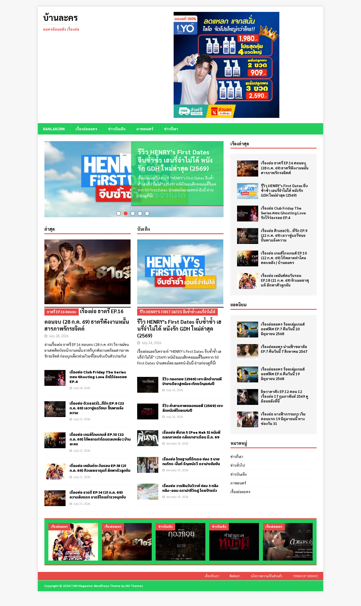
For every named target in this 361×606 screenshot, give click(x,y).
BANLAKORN (54, 128)
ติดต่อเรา (235, 573)
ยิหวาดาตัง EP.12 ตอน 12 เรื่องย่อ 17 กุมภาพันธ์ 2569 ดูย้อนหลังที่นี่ (284, 396)
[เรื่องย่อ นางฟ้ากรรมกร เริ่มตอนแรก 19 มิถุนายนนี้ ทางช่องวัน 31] (247, 419)
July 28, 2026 (58, 333)
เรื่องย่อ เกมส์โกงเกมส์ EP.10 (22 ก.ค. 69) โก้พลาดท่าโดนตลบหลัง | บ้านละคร (100, 436)
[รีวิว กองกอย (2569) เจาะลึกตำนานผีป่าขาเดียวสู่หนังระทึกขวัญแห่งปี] (147, 382)
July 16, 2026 (174, 387)
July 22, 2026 (81, 416)
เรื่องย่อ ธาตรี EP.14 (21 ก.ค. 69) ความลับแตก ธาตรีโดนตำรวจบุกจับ (98, 492)
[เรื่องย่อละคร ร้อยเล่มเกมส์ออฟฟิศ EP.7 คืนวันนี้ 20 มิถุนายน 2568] (247, 329)
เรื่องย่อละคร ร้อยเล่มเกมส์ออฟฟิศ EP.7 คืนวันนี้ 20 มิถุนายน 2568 (283, 329)
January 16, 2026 (177, 441)
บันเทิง (143, 226)
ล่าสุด (49, 226)
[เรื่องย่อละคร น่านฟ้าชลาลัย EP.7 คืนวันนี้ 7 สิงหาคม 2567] (247, 352)
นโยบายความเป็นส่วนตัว (266, 573)
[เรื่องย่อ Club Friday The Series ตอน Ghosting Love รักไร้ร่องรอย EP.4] (55, 375)
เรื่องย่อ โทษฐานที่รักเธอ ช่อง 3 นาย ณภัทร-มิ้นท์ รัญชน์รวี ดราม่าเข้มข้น (191, 459)
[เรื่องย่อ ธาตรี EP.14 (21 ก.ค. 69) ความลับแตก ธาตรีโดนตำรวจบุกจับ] (55, 495)
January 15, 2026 (177, 467)
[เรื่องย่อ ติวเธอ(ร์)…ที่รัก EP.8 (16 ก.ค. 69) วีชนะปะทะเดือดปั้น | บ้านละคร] (288, 539)
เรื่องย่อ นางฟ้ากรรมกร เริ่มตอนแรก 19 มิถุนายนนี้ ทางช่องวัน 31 (283, 418)
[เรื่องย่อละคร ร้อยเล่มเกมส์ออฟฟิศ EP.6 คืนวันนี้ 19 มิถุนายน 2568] (247, 374)
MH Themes (134, 583)
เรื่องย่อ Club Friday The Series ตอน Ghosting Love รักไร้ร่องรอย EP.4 (98, 374)
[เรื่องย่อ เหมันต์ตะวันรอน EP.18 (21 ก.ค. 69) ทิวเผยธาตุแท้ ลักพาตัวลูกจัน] (55, 469)
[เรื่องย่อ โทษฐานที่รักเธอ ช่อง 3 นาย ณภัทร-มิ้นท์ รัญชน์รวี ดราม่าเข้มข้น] (147, 462)
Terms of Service (305, 573)
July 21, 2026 (81, 474)
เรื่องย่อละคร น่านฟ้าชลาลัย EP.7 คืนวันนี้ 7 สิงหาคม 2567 (284, 349)
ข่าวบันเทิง (117, 128)
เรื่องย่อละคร (86, 128)
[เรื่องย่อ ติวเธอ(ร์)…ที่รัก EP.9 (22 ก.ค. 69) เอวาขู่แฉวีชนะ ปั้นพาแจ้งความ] (55, 406)
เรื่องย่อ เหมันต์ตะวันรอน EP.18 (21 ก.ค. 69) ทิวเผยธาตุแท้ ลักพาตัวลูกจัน (100, 465)
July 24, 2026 (81, 385)
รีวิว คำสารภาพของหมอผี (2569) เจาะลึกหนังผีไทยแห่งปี (192, 405)
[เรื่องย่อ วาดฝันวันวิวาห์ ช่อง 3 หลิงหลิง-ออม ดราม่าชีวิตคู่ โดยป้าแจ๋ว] (147, 489)
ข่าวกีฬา (171, 128)
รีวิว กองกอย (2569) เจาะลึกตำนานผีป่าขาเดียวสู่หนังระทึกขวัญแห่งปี (192, 379)
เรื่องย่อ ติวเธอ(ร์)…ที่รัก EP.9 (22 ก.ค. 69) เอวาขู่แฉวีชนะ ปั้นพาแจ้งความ (97, 405)
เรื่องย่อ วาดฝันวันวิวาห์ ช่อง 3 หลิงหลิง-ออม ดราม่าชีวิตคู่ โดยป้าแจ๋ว (190, 485)
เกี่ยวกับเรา (212, 573)
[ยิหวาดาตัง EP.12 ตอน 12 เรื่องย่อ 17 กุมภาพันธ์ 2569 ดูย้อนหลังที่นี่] (247, 397)
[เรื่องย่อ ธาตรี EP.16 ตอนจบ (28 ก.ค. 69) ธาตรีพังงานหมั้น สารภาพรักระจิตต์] (87, 269)
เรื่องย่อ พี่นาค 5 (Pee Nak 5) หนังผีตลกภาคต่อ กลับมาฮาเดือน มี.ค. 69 (191, 432)
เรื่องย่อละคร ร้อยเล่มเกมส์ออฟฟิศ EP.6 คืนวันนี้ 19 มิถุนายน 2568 (283, 374)
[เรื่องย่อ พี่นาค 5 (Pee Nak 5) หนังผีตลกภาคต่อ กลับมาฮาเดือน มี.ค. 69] (147, 435)
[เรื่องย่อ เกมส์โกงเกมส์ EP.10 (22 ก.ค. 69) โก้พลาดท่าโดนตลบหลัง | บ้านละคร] (55, 438)
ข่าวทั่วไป (237, 465)
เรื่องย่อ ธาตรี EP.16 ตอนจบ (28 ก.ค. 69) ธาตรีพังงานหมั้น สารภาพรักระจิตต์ (86, 317)
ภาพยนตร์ (144, 128)
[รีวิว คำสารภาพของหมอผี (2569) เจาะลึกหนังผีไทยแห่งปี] (147, 409)
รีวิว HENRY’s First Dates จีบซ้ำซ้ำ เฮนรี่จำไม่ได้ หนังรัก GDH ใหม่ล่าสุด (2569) (175, 159)
